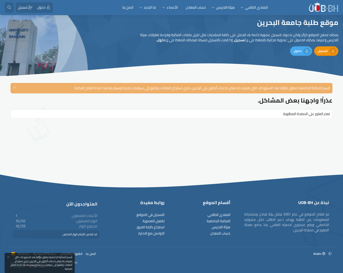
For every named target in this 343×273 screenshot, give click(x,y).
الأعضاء (172, 7)
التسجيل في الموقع (150, 215)
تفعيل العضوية (153, 221)
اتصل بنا (127, 7)
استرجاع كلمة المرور (150, 227)
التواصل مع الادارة (151, 233)
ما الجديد (150, 7)
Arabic (317, 253)
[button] (242, 7)
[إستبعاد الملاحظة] (15, 87)
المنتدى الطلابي (256, 7)
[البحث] (9, 7)
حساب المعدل (196, 7)
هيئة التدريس (225, 7)
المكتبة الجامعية (218, 221)
